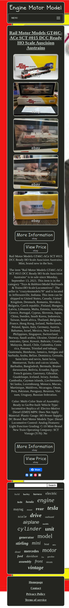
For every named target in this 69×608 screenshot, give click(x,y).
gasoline (50, 556)
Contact (36, 588)
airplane (31, 522)
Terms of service (36, 600)
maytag (18, 509)
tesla (52, 508)
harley (26, 494)
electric (51, 493)
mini (36, 543)
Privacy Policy (35, 594)
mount (29, 510)
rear (40, 508)
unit (49, 529)
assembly (25, 561)
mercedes (31, 551)
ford (20, 556)
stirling (22, 543)
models (45, 524)
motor (49, 550)
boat (46, 544)
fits (42, 557)
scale (22, 517)
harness (37, 494)
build (17, 494)
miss (54, 545)
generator (26, 537)
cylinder (30, 529)
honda (30, 502)
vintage (36, 567)
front (39, 561)
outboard (49, 517)
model (45, 536)
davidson (32, 556)
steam (49, 562)
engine (45, 500)
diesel (18, 552)
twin (19, 502)
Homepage (36, 582)
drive (36, 515)
